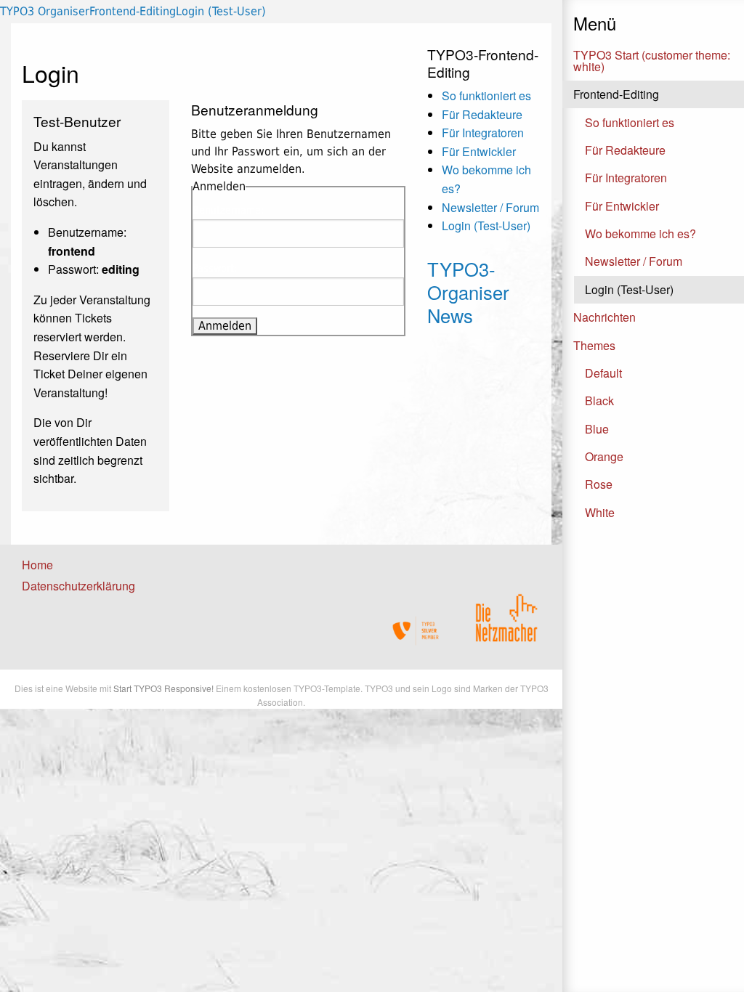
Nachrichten (604, 317)
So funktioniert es (629, 122)
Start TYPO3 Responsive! (163, 688)
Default (603, 373)
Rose (598, 484)
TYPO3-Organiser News (468, 292)
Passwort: (215, 268)
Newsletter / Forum (633, 261)
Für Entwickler (622, 206)
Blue (597, 428)
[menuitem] (71, 565)
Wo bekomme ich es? (640, 233)
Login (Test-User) (629, 289)
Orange (604, 456)
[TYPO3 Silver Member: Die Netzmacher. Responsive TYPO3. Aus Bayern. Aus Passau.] (416, 631)
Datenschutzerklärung (78, 585)
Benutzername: (228, 210)
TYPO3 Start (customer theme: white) (651, 60)
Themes (594, 345)
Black (599, 400)
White (600, 512)
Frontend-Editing (616, 94)
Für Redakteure (625, 150)
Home (37, 564)
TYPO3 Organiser (44, 11)
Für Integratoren (626, 177)
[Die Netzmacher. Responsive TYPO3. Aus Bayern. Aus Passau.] (506, 613)
